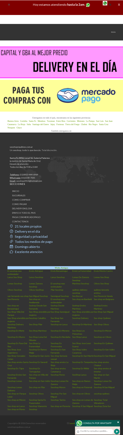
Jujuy (52, 124)
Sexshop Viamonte (38, 406)
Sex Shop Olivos (101, 324)
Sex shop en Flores (16, 409)
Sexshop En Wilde (80, 368)
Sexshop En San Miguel (105, 356)
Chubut (84, 124)
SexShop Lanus (79, 374)
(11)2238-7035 (28, 177)
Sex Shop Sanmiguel (60, 312)
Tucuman (51, 121)
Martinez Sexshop (80, 283)
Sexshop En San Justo (39, 356)
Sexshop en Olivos (102, 337)
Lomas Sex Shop (101, 277)
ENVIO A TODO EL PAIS (24, 213)
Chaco (19, 128)
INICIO (15, 191)
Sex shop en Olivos (81, 393)
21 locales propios (28, 226)
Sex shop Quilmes (102, 318)
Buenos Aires (13, 121)
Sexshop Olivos (36, 393)
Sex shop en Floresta (60, 406)
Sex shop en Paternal (82, 387)
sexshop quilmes (102, 393)
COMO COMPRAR (21, 199)
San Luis (100, 121)
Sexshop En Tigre (16, 368)
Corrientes (71, 121)
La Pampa (90, 121)
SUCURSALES (18, 195)
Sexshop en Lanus (59, 324)
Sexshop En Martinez (82, 324)
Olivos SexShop (36, 290)
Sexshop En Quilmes (103, 343)
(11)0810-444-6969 (29, 174)
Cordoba (23, 121)
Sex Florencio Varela (103, 296)
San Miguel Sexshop (38, 296)
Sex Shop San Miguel (103, 312)
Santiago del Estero (40, 124)
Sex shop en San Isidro (39, 381)
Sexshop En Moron (102, 330)
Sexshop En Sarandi (38, 362)
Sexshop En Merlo (16, 330)
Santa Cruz (103, 124)
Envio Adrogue (36, 271)
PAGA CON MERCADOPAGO (26, 217)
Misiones (80, 121)
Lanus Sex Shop (15, 277)
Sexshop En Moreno (60, 330)
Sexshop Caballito (37, 318)
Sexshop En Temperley (83, 362)
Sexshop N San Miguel (104, 387)
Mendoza (41, 121)
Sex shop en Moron (17, 400)
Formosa (60, 124)
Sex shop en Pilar (37, 387)
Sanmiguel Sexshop (60, 296)
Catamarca (12, 124)
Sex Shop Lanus (79, 337)
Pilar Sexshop (57, 290)
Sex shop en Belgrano (104, 299)
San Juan (108, 121)
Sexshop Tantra (58, 400)
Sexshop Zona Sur (102, 406)
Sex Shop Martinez (37, 330)
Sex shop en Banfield (82, 299)
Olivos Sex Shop (101, 283)
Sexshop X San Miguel (82, 406)
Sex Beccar (77, 296)
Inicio (113, 32)
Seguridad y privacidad (31, 236)
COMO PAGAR (19, 204)
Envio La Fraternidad (81, 271)
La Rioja (21, 124)
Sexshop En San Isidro (104, 349)
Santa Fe (32, 121)
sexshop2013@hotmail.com (29, 181)
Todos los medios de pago (33, 242)
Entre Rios (60, 121)
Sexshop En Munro (16, 337)
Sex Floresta (13, 299)
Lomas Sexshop (15, 283)
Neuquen (11, 128)
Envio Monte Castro (103, 271)
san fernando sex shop (18, 296)
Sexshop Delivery (80, 318)
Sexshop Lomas (15, 381)
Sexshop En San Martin (83, 356)
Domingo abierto (27, 247)
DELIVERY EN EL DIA (22, 208)
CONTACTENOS (20, 221)
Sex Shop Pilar (35, 324)
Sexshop (33, 409)
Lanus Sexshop (36, 277)
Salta (29, 124)
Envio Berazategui (59, 271)
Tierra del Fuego (72, 124)
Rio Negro (93, 124)
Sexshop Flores (58, 374)
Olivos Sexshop (15, 290)
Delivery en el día (27, 231)
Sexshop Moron (58, 387)
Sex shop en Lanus (16, 406)
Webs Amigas (61, 267)
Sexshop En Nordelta (60, 337)
